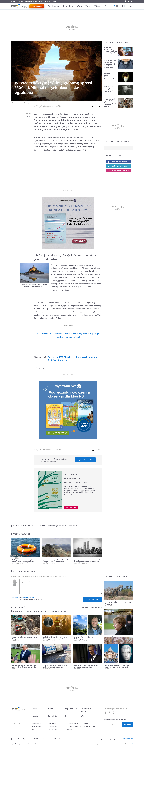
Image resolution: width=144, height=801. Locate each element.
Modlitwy (69, 729)
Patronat (73, 744)
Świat (16, 97)
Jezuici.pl (15, 739)
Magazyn (20, 1)
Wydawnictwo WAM (31, 739)
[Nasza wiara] (50, 490)
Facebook (125, 1)
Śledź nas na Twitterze (119, 166)
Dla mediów (47, 744)
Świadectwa (53, 726)
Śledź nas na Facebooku (119, 162)
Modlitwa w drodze (31, 1)
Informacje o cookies (63, 744)
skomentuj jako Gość (27, 597)
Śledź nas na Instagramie (120, 170)
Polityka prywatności (30, 744)
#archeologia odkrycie (57, 525)
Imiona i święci (53, 729)
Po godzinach (109, 606)
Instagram (132, 1)
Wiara (79, 6)
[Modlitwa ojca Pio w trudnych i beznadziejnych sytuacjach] (125, 90)
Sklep (54, 1)
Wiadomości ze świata (80, 563)
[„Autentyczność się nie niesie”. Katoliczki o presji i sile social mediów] (125, 103)
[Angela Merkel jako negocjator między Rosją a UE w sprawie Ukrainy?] (118, 625)
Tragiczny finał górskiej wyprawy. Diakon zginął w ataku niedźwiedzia (86, 638)
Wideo (88, 6)
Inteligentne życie (86, 710)
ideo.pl (131, 744)
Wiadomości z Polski (49, 563)
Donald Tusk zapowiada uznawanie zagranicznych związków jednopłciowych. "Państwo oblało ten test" (86, 668)
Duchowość (53, 723)
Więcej (97, 6)
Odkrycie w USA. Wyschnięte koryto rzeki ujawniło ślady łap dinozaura (72, 358)
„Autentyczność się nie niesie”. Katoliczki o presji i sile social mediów (110, 102)
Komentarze (68, 6)
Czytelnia (52, 716)
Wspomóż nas (87, 460)
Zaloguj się (14, 597)
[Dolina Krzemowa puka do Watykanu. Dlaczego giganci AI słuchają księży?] (118, 653)
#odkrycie (73, 525)
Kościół (23, 288)
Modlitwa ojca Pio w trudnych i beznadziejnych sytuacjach (110, 89)
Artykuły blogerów (37, 726)
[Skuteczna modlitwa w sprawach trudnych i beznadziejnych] (125, 51)
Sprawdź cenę (71, 507)
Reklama (54, 744)
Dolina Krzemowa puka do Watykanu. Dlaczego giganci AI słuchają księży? (117, 666)
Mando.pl (46, 739)
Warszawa (108, 6)
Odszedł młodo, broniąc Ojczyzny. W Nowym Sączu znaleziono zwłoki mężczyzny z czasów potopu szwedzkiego (24, 639)
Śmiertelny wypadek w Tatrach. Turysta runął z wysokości (56, 561)
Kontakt (40, 744)
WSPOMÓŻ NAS (128, 739)
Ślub (33, 729)
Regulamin (21, 744)
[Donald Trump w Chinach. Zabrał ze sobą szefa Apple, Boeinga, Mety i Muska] (25, 653)
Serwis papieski (36, 723)
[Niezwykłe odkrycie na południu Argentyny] (118, 590)
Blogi (41, 1)
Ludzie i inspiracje (89, 726)
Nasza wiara (71, 474)
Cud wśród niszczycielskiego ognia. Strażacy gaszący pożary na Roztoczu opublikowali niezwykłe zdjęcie (56, 639)
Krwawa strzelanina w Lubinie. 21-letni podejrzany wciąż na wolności (56, 666)
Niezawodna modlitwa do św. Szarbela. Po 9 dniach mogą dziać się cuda (110, 76)
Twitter (129, 1)
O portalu (13, 744)
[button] (121, 6)
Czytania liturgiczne (73, 723)
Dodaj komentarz (92, 599)
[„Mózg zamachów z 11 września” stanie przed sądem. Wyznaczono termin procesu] (87, 547)
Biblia (13, 1)
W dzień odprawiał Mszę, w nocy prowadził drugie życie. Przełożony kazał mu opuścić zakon (110, 64)
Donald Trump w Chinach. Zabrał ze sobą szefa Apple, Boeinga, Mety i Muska (24, 667)
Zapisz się (127, 725)
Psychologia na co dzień (74, 726)
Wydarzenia (53, 6)
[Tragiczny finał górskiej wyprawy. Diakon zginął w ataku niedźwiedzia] (87, 625)
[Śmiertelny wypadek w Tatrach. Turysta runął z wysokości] (56, 547)
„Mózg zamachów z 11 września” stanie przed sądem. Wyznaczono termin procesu (87, 562)
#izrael (42, 525)
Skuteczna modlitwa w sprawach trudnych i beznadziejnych (110, 50)
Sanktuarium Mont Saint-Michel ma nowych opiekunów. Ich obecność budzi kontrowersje (34, 286)
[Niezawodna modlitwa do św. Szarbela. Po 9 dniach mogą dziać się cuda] (125, 77)
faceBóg (47, 1)
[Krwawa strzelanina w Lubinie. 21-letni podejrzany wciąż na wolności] (56, 653)
